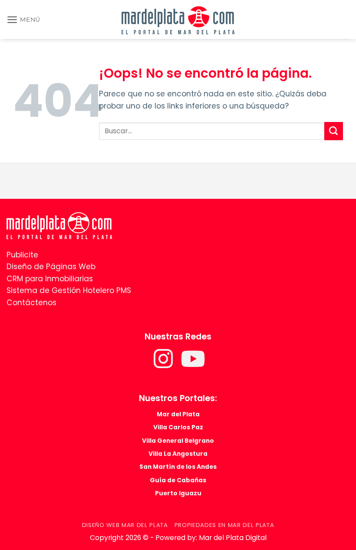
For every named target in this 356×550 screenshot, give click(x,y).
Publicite (22, 255)
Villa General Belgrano (178, 440)
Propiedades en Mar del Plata (224, 525)
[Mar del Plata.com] (59, 225)
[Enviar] (333, 131)
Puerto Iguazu (178, 493)
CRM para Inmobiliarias (50, 278)
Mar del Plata (178, 414)
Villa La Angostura (178, 453)
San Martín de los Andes (178, 466)
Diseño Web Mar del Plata (125, 525)
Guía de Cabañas (178, 480)
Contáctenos (31, 302)
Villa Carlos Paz (178, 427)
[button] (23, 19)
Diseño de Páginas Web (51, 266)
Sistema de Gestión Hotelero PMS (69, 290)
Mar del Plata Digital (233, 537)
